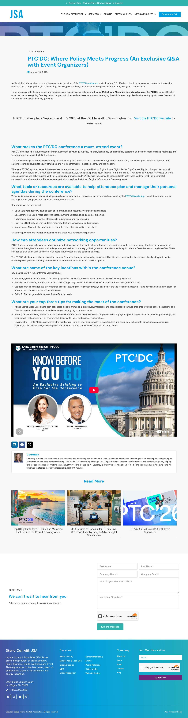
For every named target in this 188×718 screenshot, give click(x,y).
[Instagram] (25, 696)
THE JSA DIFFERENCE (72, 14)
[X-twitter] (14, 696)
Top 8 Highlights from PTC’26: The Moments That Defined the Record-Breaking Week (37, 531)
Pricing (108, 14)
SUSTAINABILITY (123, 14)
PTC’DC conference (88, 83)
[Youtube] (20, 696)
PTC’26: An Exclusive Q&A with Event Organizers (150, 531)
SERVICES (93, 14)
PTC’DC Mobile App (135, 196)
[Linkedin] (8, 696)
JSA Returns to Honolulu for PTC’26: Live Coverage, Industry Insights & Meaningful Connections (94, 532)
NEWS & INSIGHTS (144, 14)
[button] (14, 445)
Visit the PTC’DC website (152, 118)
